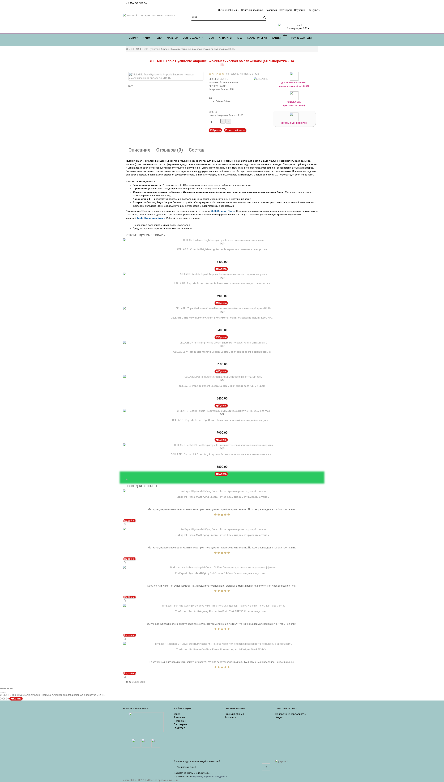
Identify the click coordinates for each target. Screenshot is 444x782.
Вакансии (179, 717)
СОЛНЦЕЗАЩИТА (193, 37)
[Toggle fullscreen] (8, 688)
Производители (301, 37)
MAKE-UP (172, 37)
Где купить (180, 728)
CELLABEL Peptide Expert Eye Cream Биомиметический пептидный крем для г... (222, 420)
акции (276, 37)
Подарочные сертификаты (290, 714)
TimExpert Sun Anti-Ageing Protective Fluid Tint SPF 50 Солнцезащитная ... (222, 611)
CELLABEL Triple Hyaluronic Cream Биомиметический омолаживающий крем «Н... (222, 317)
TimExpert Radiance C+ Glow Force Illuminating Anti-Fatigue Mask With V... (222, 649)
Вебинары (180, 721)
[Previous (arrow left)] (1, 692)
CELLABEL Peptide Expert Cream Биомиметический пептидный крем (222, 386)
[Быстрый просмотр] (124, 524)
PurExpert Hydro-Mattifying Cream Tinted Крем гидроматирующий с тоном (222, 497)
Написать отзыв (249, 73)
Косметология (257, 37)
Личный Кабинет (234, 714)
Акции (279, 717)
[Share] (4, 688)
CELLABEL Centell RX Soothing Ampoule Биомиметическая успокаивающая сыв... (222, 454)
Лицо (146, 37)
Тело (158, 37)
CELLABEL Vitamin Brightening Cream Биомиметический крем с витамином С (222, 351)
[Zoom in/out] (11, 688)
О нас (177, 714)
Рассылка (230, 717)
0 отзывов (231, 73)
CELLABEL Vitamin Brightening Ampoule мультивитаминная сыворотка (222, 249)
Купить (216, 130)
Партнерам (180, 724)
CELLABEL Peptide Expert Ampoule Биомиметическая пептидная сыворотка (222, 283)
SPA (239, 37)
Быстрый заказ (236, 130)
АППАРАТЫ (225, 37)
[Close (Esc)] (1, 688)
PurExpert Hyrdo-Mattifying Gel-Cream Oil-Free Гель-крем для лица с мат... (222, 573)
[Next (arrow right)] (4, 692)
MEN (211, 37)
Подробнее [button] (129, 520)
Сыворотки (138, 682)
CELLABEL (222, 79)
